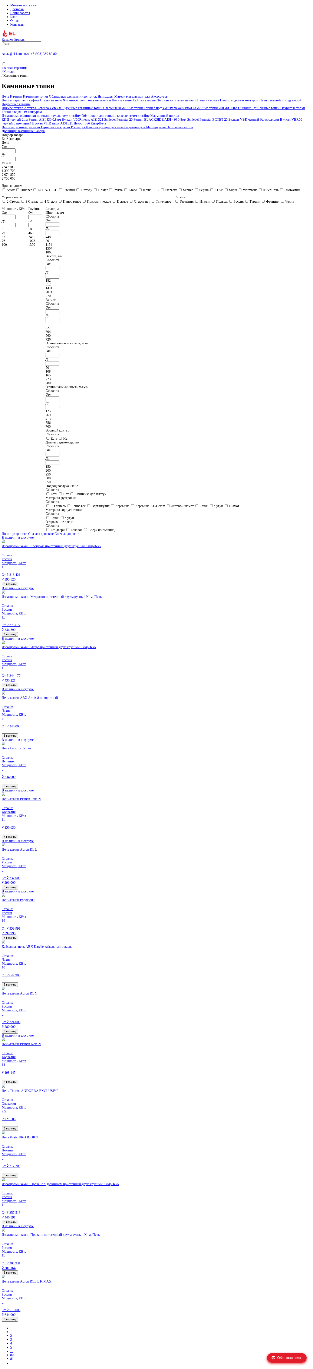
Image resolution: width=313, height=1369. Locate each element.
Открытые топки (292, 108)
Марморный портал (164, 115)
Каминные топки (35, 96)
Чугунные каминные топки (82, 108)
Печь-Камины (12, 96)
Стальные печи (51, 100)
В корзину (9, 584)
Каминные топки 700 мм (211, 108)
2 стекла (30, 108)
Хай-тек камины (144, 100)
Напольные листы (180, 127)
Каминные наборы (31, 131)
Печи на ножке (208, 100)
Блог (13, 17)
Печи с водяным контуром (239, 100)
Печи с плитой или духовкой (280, 100)
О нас (14, 20)
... (11, 1351)
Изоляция (78, 127)
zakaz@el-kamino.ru (16, 54)
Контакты (17, 24)
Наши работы (20, 13)
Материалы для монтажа (132, 96)
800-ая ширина (241, 108)
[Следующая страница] (11, 1363)
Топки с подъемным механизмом (168, 108)
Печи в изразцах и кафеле (21, 100)
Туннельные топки (266, 108)
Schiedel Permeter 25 (119, 119)
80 (12, 1355)
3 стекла (43, 108)
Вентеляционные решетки (21, 127)
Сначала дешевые (41, 533)
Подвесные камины (16, 104)
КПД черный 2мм (15, 119)
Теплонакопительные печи (177, 100)
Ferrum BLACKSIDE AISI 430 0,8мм (160, 119)
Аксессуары (159, 96)
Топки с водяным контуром (22, 112)
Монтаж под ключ (23, 5)
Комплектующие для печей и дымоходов (116, 127)
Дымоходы (105, 96)
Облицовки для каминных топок (73, 96)
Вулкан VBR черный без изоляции (254, 119)
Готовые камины (99, 100)
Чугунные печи (74, 100)
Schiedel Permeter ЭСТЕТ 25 (207, 119)
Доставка (17, 9)
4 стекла (56, 108)
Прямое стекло (13, 108)
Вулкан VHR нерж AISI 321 (53, 123)
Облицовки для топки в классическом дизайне (116, 115)
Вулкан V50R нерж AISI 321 (83, 119)
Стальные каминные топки (123, 108)
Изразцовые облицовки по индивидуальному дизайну (42, 115)
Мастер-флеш (156, 127)
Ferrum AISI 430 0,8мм (45, 119)
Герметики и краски (56, 127)
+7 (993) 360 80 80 (43, 54)
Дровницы (10, 131)
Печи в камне (122, 100)
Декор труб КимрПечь (90, 123)
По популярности (14, 533)
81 (12, 1358)
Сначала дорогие (67, 533)
